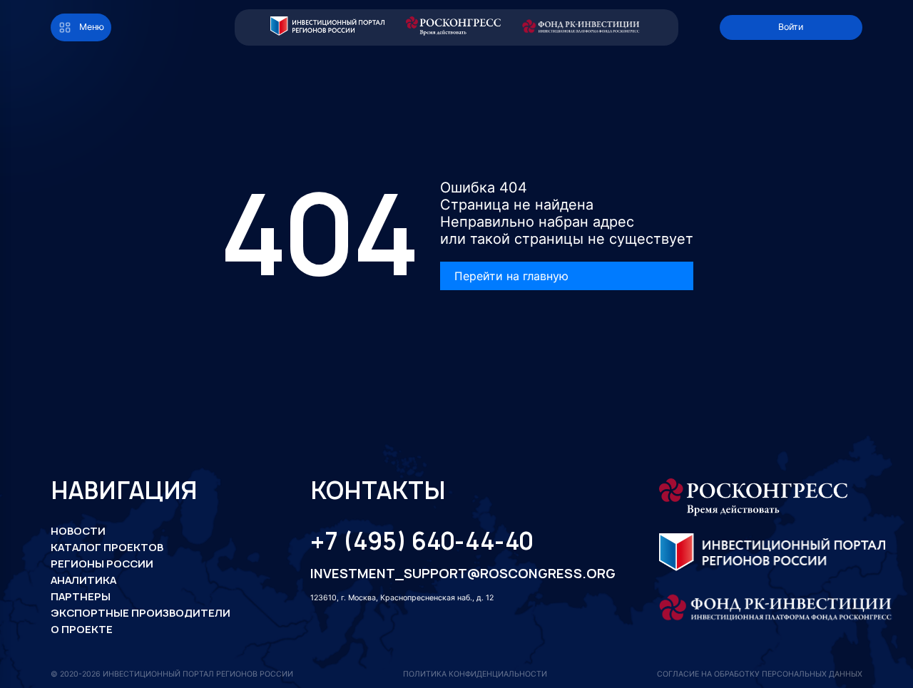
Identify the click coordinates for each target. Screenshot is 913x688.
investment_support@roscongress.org (452, 574)
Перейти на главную (511, 276)
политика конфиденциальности (475, 674)
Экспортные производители (140, 613)
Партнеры (81, 596)
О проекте (82, 629)
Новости (78, 531)
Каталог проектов (107, 547)
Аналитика (83, 580)
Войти (790, 26)
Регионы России (102, 563)
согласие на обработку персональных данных (759, 674)
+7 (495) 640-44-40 (421, 541)
